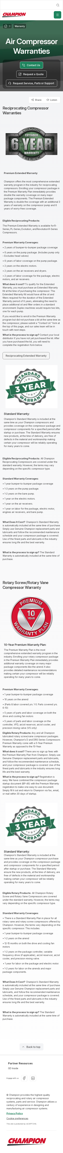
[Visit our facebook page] (24, 1078)
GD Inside (13, 1068)
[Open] (57, 15)
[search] (58, 5)
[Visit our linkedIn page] (33, 1078)
